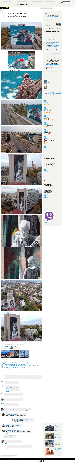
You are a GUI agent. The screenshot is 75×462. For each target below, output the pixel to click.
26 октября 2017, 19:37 (13, 387)
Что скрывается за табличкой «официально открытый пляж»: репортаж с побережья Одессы (54, 81)
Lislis (4, 435)
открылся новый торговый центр (57, 442)
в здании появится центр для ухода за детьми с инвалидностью (53, 57)
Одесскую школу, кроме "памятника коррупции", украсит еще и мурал (16, 364)
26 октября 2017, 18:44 (12, 382)
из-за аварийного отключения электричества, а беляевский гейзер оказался (53, 60)
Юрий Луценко (48, 45)
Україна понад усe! (9, 414)
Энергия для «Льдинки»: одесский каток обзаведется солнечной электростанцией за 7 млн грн (56, 428)
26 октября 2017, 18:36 (13, 376)
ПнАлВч (6, 393)
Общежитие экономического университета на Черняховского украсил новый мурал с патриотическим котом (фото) (24, 356)
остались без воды (57, 59)
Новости (23, 7)
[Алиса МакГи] (4, 445)
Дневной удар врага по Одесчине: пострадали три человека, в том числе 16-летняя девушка (37, 2)
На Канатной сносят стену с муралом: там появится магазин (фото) (16, 360)
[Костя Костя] (2, 442)
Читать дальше (46, 167)
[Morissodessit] (2, 410)
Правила (13, 456)
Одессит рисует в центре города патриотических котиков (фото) (15, 359)
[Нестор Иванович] (3, 432)
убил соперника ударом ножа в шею (53, 53)
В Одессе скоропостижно (50, 67)
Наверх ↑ (9, 369)
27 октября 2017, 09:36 (13, 440)
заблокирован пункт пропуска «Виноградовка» (52, 70)
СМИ (30, 7)
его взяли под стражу (56, 28)
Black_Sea (6, 382)
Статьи (17, 7)
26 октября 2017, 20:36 (14, 409)
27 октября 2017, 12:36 (16, 414)
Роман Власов (8, 425)
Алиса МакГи (9, 445)
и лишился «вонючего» (53, 32)
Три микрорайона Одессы (50, 59)
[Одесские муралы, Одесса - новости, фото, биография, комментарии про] (11, 348)
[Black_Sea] (2, 381)
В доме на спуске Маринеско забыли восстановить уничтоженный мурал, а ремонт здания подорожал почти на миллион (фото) (20, 366)
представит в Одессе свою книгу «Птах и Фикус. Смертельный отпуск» (53, 46)
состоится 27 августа (52, 50)
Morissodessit (7, 409)
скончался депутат (57, 67)
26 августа (45, 13)
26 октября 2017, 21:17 (27, 419)
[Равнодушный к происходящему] (6, 418)
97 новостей (2, 348)
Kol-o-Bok (7, 387)
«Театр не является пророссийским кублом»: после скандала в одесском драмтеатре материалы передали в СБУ (54, 87)
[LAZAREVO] (2, 376)
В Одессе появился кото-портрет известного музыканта (14, 357)
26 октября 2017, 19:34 (11, 404)
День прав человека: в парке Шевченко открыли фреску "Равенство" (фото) (17, 361)
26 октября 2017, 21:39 (9, 435)
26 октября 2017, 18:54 (11, 393)
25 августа (45, 36)
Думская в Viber (46, 222)
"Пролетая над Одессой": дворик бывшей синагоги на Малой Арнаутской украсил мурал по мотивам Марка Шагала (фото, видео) (21, 363)
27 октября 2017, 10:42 (16, 445)
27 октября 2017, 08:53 (15, 430)
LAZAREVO (7, 376)
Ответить (6, 379)
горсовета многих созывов (50, 68)
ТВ (26, 7)
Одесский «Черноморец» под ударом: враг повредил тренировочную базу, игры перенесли (50, 2)
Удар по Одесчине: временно (50, 70)
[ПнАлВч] (2, 393)
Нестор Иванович (8, 430)
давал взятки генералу (55, 32)
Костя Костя (7, 440)
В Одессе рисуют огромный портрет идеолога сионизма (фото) (15, 367)
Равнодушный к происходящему (17, 419)
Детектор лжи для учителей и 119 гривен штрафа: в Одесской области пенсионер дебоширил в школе (57, 435)
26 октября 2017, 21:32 (15, 425)
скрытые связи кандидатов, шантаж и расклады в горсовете (52, 65)
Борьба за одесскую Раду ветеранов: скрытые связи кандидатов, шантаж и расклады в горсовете (8, 2)
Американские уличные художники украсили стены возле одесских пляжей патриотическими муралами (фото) (5, 356)
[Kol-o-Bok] (3, 386)
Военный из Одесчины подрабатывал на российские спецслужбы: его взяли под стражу (57, 450)
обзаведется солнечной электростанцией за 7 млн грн (53, 17)
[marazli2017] (2, 400)
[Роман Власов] (3, 427)
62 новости (15, 348)
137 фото (5, 348)
